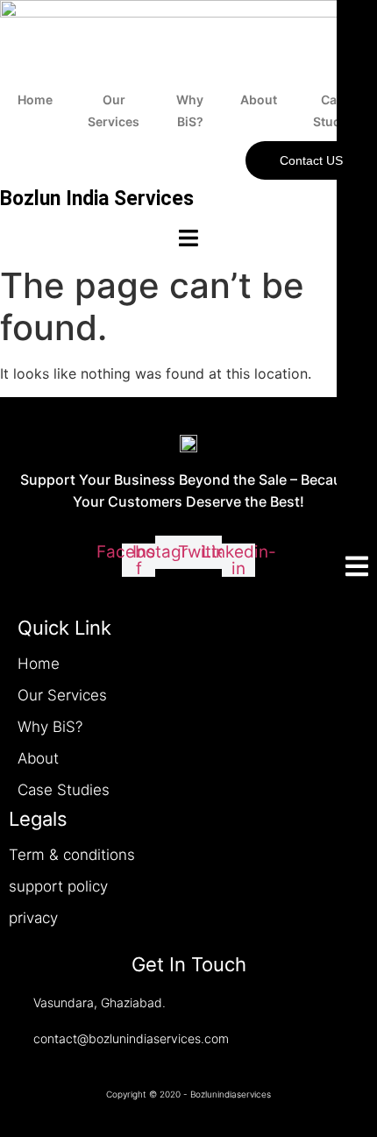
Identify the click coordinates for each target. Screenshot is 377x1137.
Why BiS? (189, 110)
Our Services (113, 110)
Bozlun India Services (97, 198)
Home (35, 99)
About (258, 99)
